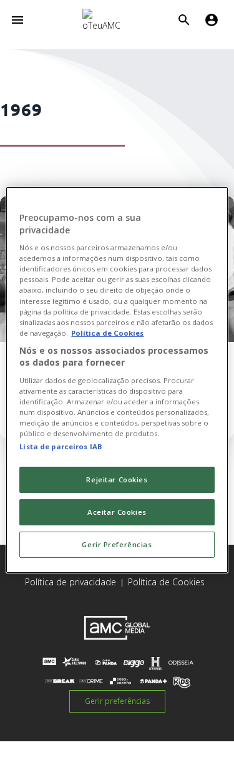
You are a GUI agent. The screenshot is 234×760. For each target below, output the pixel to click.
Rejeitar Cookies (116, 479)
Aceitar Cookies (117, 512)
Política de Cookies (166, 582)
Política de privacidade (70, 582)
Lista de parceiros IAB (60, 446)
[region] (117, 380)
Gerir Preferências (117, 544)
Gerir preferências (117, 701)
